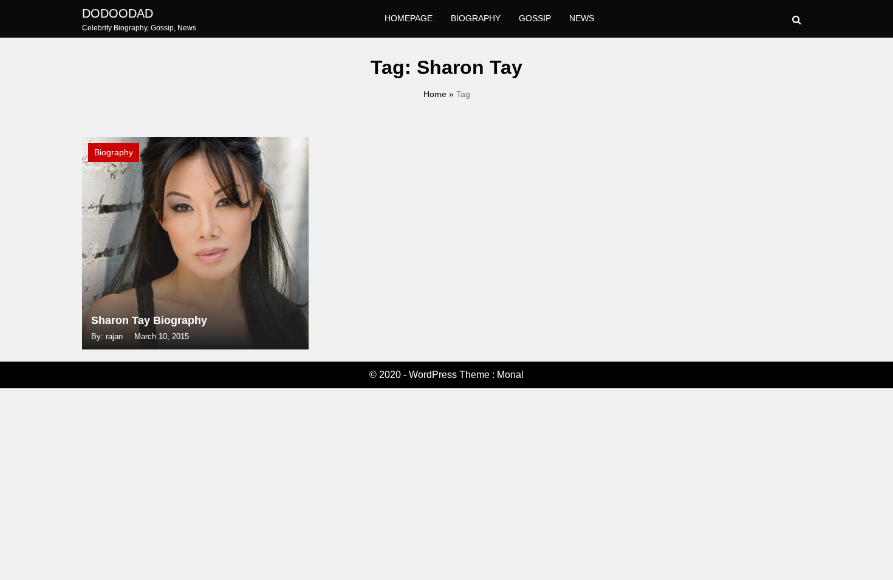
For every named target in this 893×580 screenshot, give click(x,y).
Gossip (535, 18)
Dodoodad (117, 13)
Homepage (409, 18)
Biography (476, 18)
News (581, 18)
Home (434, 94)
